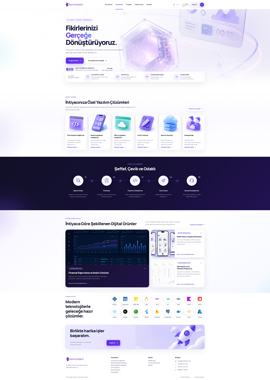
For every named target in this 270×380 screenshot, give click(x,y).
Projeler (129, 4)
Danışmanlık (114, 372)
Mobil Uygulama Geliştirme (119, 363)
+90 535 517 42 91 (181, 364)
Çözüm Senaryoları (154, 363)
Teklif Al (113, 343)
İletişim (149, 4)
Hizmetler (119, 4)
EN (177, 4)
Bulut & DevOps (115, 370)
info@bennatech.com (183, 361)
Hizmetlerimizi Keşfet (97, 61)
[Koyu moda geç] (185, 4)
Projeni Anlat (75, 61)
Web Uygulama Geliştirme (119, 365)
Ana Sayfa (108, 4)
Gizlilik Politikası (184, 377)
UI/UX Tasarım (115, 367)
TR (174, 4)
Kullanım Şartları (199, 377)
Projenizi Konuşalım (195, 109)
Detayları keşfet (73, 147)
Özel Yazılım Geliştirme (118, 361)
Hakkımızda (139, 4)
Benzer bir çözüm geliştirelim (78, 283)
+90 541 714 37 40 (181, 367)
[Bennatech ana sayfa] (75, 4)
